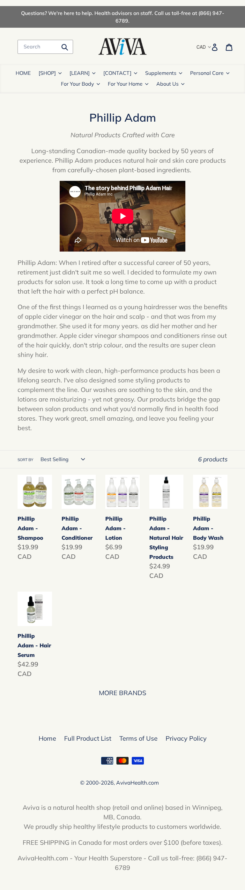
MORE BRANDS (122, 693)
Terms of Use (138, 738)
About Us (167, 84)
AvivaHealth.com (137, 782)
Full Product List (87, 738)
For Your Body (77, 84)
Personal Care (207, 73)
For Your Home (125, 84)
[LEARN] (80, 73)
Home (47, 738)
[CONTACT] (117, 73)
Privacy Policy (186, 738)
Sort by (25, 459)
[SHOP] (47, 73)
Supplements (160, 73)
